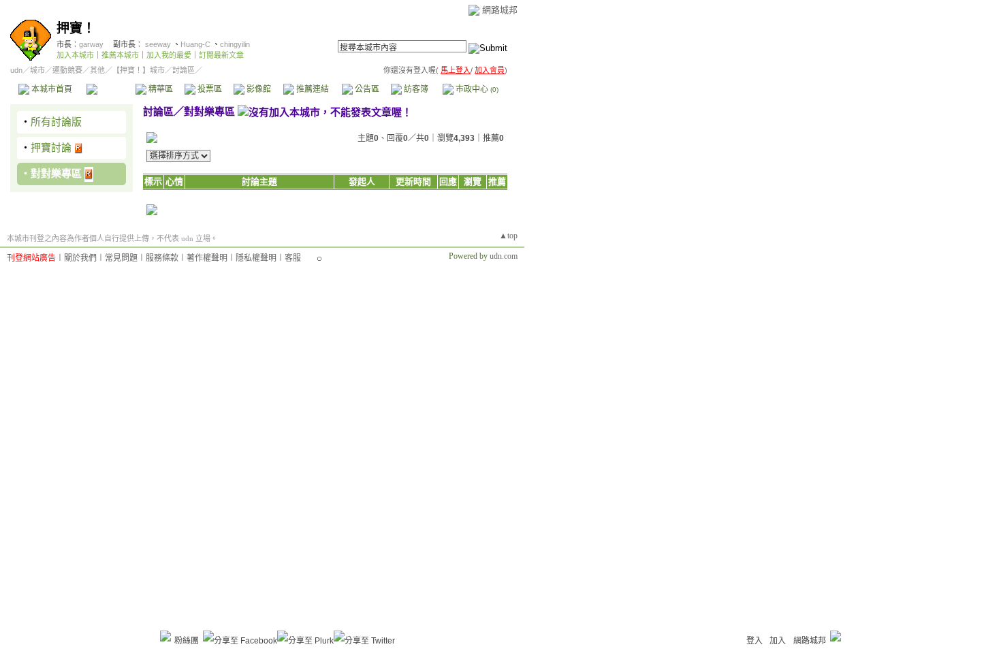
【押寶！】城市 (138, 70)
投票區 (208, 89)
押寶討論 (51, 147)
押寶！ (76, 28)
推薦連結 (311, 89)
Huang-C (195, 44)
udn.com (504, 256)
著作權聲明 (207, 258)
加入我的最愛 (168, 55)
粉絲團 (186, 641)
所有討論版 (56, 121)
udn (16, 70)
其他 (97, 70)
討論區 (110, 89)
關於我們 (80, 258)
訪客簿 (415, 89)
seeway (158, 44)
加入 (777, 641)
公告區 (366, 89)
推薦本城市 (120, 55)
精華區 (159, 89)
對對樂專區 (56, 173)
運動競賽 (67, 70)
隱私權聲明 (256, 258)
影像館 (257, 89)
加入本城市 (75, 55)
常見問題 (121, 258)
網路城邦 (500, 10)
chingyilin (235, 44)
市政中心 (476, 89)
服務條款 (162, 258)
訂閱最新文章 (221, 55)
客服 (293, 258)
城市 (37, 70)
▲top (508, 235)
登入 (754, 641)
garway (91, 44)
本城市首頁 (50, 89)
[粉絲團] (165, 636)
